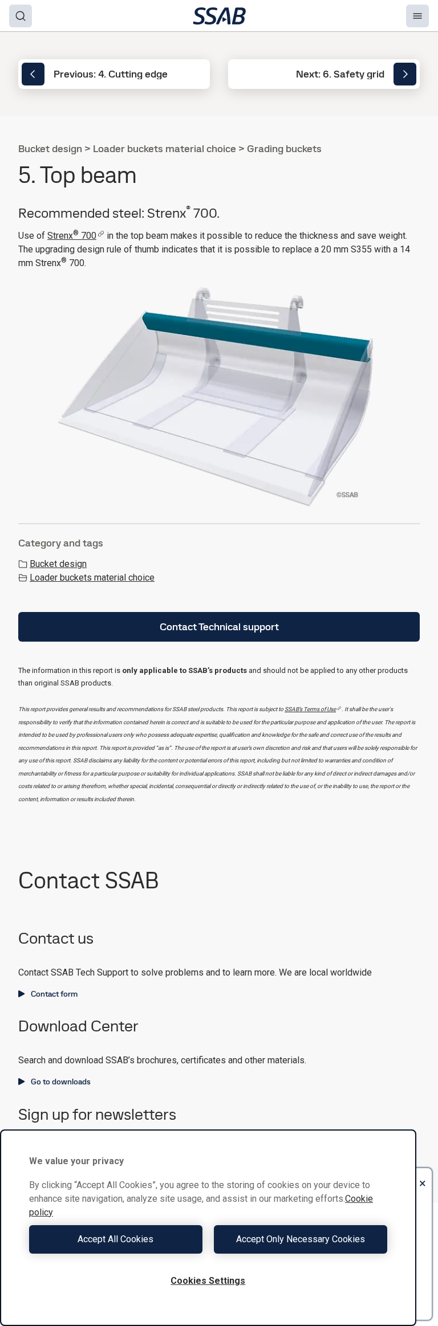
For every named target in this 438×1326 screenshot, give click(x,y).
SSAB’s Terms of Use (310, 709)
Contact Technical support (219, 626)
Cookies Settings (208, 1280)
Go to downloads (61, 1081)
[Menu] (417, 16)
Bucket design (58, 563)
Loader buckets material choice (92, 577)
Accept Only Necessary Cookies (300, 1239)
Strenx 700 (71, 235)
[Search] (20, 16)
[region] (208, 1227)
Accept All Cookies (115, 1239)
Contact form (54, 994)
